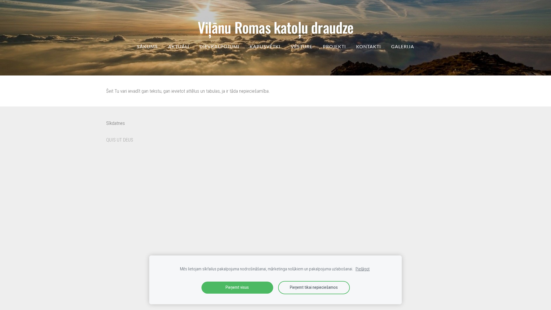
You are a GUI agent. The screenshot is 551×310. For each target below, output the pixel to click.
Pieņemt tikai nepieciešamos (314, 287)
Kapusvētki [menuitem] (265, 46)
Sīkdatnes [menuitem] (115, 123)
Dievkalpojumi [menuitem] (219, 46)
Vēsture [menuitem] (302, 46)
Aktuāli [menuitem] (178, 46)
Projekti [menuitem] (334, 46)
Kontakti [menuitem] (368, 46)
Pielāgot (363, 269)
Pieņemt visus (237, 287)
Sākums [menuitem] (147, 46)
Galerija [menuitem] (402, 46)
